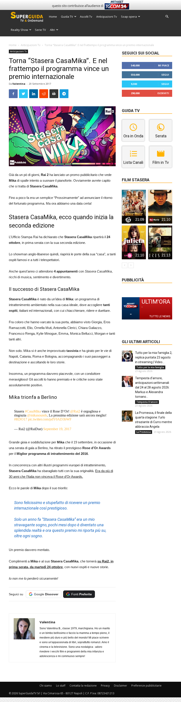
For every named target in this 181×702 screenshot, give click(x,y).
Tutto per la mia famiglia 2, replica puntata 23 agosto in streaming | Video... (153, 357)
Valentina (18, 83)
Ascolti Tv (86, 17)
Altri (52, 30)
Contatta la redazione (83, 685)
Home (53, 17)
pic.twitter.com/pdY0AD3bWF (50, 419)
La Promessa (143, 431)
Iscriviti (163, 93)
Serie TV (40, 30)
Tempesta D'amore (147, 401)
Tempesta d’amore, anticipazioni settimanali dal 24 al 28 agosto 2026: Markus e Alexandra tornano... (152, 387)
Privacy (105, 685)
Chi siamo (46, 685)
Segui (165, 74)
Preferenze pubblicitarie (146, 685)
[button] (167, 17)
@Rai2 (75, 411)
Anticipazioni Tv (106, 17)
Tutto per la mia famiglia (150, 367)
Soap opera (129, 17)
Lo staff (60, 685)
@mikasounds (37, 415)
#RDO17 (20, 419)
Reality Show (19, 30)
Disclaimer (120, 685)
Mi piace (163, 65)
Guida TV (67, 17)
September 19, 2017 (57, 429)
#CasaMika (33, 411)
